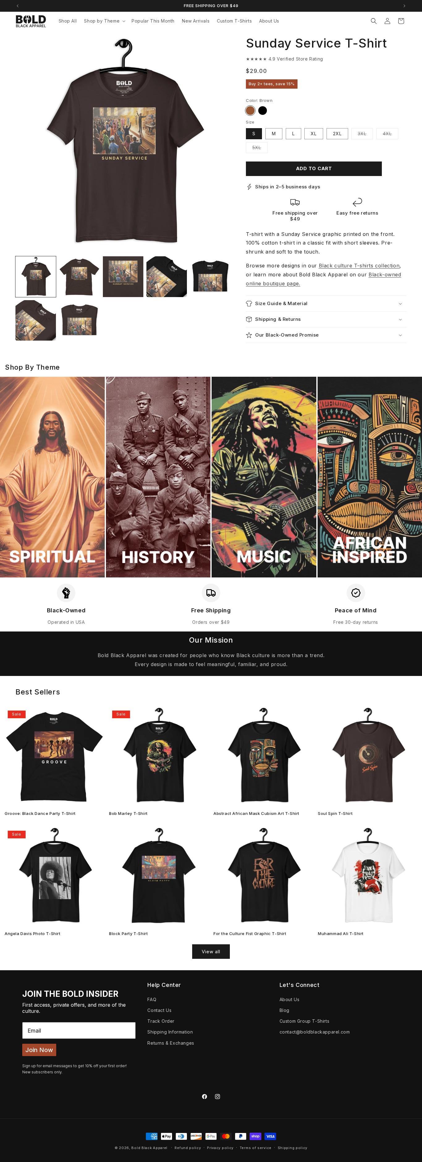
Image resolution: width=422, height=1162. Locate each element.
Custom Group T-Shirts (305, 1020)
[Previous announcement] (17, 6)
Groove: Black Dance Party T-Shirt (40, 813)
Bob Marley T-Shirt (128, 813)
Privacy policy (220, 1147)
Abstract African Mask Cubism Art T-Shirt (256, 813)
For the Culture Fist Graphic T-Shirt (249, 933)
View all (211, 951)
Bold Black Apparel (149, 1148)
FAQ (151, 999)
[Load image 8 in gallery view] (79, 320)
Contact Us (159, 1010)
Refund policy (188, 1147)
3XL (365, 135)
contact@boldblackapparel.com (315, 1031)
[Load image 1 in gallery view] (35, 276)
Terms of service (256, 1147)
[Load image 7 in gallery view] (35, 320)
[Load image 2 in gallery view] (79, 276)
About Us (290, 999)
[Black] (262, 110)
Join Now (39, 1050)
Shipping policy (293, 1147)
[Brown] (250, 110)
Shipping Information (170, 1031)
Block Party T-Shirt (128, 933)
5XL (260, 149)
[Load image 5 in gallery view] (166, 276)
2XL (337, 133)
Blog (284, 1010)
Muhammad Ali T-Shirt (341, 933)
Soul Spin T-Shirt (335, 813)
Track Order (161, 1020)
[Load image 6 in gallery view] (210, 276)
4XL (390, 135)
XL (314, 133)
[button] (104, 21)
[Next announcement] (404, 6)
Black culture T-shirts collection (359, 265)
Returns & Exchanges (170, 1042)
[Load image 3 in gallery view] (123, 276)
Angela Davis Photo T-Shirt (33, 933)
